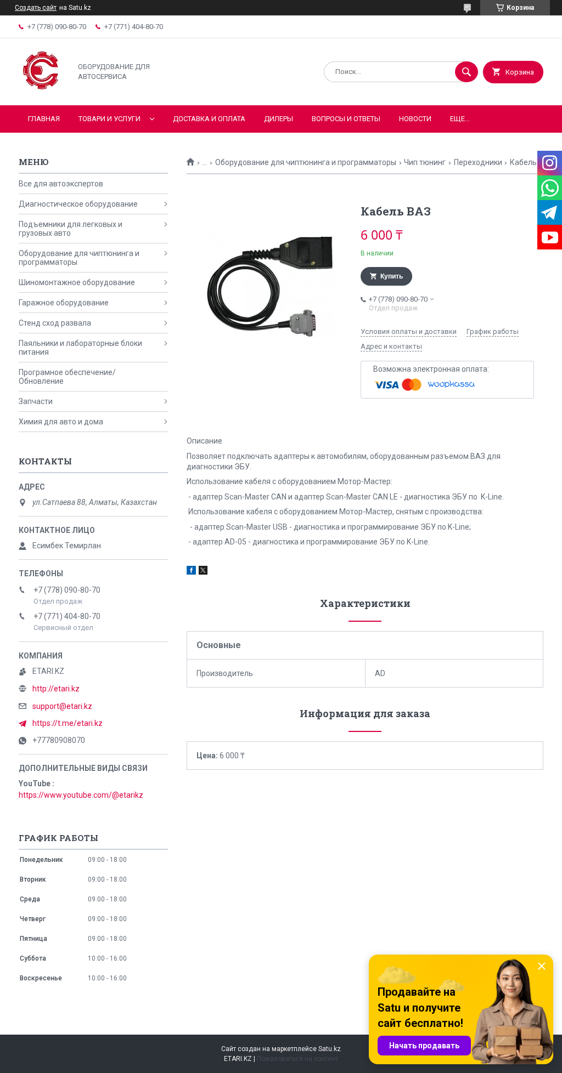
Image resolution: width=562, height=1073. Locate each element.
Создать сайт (36, 8)
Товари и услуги (109, 119)
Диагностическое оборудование (78, 204)
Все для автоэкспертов (61, 183)
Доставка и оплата (209, 119)
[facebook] (191, 571)
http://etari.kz (56, 688)
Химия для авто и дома (61, 421)
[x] (203, 571)
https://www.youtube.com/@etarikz (81, 795)
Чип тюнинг (425, 162)
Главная (44, 119)
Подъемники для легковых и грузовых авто (70, 228)
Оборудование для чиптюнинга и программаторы (305, 162)
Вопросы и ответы (346, 119)
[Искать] (466, 71)
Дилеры (278, 119)
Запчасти (36, 401)
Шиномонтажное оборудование (77, 282)
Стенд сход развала (55, 323)
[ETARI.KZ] (42, 91)
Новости (415, 119)
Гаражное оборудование (64, 302)
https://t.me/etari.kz (67, 723)
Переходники (478, 162)
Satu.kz (329, 1049)
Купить (391, 276)
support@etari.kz (62, 706)
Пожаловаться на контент (297, 1059)
